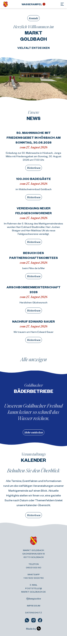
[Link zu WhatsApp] (27, 620)
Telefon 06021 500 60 (33, 566)
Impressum (33, 605)
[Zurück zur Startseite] (5, 4)
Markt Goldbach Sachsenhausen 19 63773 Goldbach (33, 553)
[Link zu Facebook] (40, 620)
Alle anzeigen (33, 359)
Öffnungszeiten (33, 598)
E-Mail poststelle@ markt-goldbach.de (33, 588)
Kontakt (33, 18)
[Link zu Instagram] (33, 620)
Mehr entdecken (33, 432)
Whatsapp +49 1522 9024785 (33, 576)
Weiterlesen (33, 168)
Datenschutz (33, 612)
